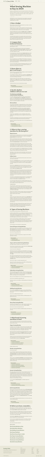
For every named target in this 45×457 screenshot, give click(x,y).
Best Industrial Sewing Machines (16, 314)
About (36, 455)
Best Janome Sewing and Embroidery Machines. (18, 385)
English (32, 449)
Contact (41, 455)
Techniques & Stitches (22, 450)
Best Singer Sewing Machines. (16, 341)
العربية (32, 450)
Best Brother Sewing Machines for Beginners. (18, 365)
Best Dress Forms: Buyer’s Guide (17, 434)
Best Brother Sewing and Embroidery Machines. (18, 366)
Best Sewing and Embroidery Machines (17, 285)
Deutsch (38, 449)
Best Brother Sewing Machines (17, 438)
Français (32, 451)
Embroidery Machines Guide (15, 284)
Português (38, 451)
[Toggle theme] (41, 1)
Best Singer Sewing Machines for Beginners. (18, 342)
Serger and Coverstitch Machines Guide (17, 266)
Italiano (37, 450)
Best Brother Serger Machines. (16, 367)
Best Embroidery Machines (16, 428)
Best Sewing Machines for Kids (16, 124)
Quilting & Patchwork (22, 451)
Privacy (38, 455)
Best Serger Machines (15, 432)
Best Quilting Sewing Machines (16, 299)
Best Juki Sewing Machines (15, 402)
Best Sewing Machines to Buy (16, 240)
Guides (12, 4)
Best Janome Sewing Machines (17, 439)
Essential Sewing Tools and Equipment (17, 86)
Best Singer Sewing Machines (16, 436)
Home (10, 4)
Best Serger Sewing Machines (16, 267)
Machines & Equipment (23, 449)
